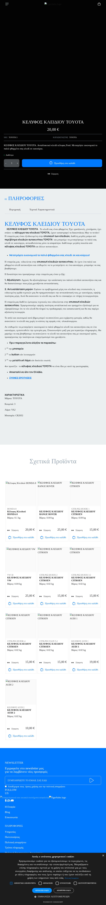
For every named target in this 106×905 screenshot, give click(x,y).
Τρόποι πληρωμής (14, 847)
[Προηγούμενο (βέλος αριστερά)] (4, 452)
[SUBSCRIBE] (92, 780)
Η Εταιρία (10, 806)
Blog (7, 812)
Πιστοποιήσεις (12, 837)
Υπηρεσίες (10, 831)
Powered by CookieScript (53, 902)
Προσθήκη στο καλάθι (64, 163)
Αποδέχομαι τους (36, 786)
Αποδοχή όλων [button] (42, 890)
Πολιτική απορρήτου (15, 842)
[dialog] (53, 879)
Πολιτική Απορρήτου (72, 878)
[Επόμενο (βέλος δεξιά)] (101, 452)
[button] (53, 897)
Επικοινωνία (11, 817)
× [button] (103, 856)
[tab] (15, 209)
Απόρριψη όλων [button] (64, 890)
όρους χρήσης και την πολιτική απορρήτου (45, 786)
